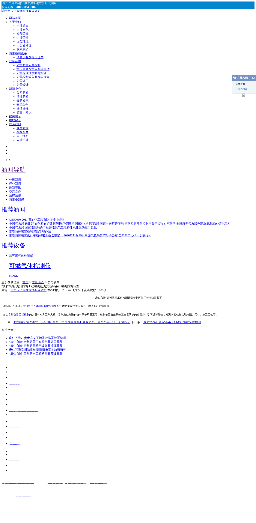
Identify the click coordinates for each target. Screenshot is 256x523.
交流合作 (22, 104)
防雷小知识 (23, 112)
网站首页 (15, 17)
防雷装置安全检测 (28, 65)
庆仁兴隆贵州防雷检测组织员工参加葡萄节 (37, 349)
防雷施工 (22, 80)
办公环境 (22, 41)
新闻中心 (15, 88)
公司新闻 (22, 92)
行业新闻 (22, 96)
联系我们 (22, 49)
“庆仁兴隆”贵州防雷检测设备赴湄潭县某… (37, 345)
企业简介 (22, 25)
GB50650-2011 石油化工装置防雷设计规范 (36, 219)
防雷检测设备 (18, 53)
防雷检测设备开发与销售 (32, 77)
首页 (25, 282)
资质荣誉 (22, 33)
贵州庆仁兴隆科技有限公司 (28, 290)
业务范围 (15, 61)
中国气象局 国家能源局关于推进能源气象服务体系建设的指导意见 (53, 227)
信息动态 (38, 282)
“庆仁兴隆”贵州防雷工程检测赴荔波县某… (37, 353)
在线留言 (15, 120)
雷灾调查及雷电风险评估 (32, 69)
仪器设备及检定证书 (29, 57)
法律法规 (22, 108)
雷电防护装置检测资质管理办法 (30, 231)
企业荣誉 (22, 37)
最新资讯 (22, 100)
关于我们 (15, 21)
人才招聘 (22, 140)
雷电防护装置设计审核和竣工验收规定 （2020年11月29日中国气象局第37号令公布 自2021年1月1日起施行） (80, 235)
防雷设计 (22, 84)
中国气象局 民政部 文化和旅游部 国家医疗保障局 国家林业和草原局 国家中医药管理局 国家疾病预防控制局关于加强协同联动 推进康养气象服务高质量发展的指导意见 (119, 223)
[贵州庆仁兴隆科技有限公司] (20, 11)
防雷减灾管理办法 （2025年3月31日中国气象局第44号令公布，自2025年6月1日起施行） (71, 322)
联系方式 (22, 128)
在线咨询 (242, 89)
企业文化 (22, 29)
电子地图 (22, 136)
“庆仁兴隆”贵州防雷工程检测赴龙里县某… (37, 341)
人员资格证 (23, 45)
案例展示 (15, 116)
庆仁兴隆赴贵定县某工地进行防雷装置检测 (172, 322)
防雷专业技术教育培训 (31, 73)
